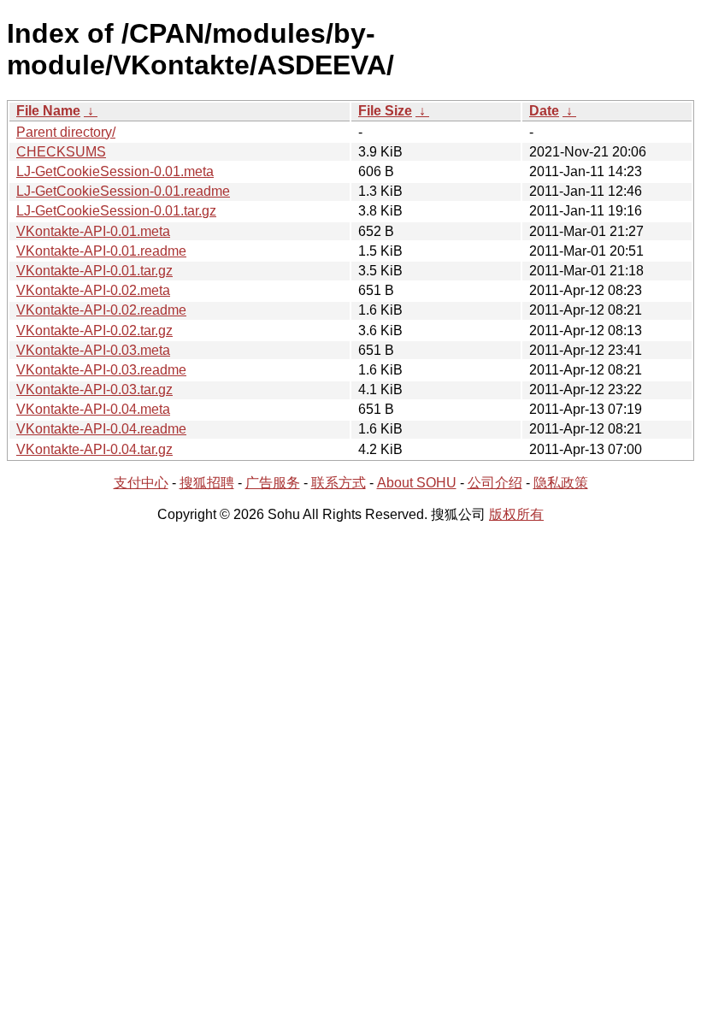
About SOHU (417, 482)
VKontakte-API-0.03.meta (93, 350)
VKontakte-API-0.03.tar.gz (94, 389)
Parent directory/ (65, 132)
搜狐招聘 (207, 482)
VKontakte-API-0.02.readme (101, 310)
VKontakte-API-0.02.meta (93, 290)
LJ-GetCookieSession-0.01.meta (115, 171)
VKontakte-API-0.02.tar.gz (94, 330)
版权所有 (516, 514)
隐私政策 (560, 482)
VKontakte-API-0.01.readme (101, 251)
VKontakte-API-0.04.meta (93, 409)
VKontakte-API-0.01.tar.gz (94, 270)
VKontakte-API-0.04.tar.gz (94, 449)
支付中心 (141, 482)
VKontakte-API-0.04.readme (101, 429)
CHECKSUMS (61, 152)
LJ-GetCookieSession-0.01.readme (123, 191)
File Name (48, 110)
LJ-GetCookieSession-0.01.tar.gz (116, 211)
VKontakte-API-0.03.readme (101, 370)
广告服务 (272, 482)
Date (544, 110)
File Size (385, 110)
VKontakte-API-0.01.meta (93, 231)
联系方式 (338, 482)
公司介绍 (495, 482)
